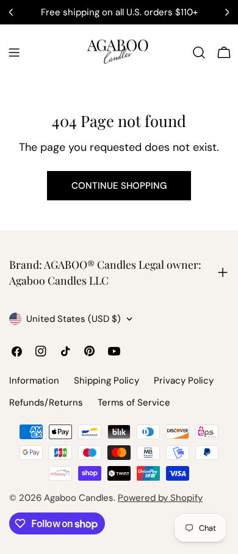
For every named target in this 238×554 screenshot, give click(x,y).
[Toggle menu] (14, 52)
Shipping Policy (106, 380)
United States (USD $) (73, 319)
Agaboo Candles (79, 498)
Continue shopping (119, 186)
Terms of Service (134, 402)
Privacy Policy (184, 380)
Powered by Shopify (160, 498)
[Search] (199, 52)
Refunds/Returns (46, 402)
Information (34, 380)
